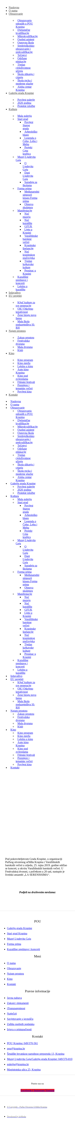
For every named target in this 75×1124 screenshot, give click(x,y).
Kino (11, 353)
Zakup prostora (25, 337)
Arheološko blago (30, 133)
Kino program (25, 359)
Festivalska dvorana (23, 342)
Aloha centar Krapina (24, 88)
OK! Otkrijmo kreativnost (24, 310)
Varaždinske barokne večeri (30, 239)
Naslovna (14, 7)
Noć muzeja (27, 215)
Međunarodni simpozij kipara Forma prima (31, 196)
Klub (20, 350)
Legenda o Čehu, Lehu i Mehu (30, 141)
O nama (13, 10)
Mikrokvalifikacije (27, 36)
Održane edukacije (21, 60)
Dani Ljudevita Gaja (28, 175)
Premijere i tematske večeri (24, 387)
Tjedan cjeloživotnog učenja (23, 67)
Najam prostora (17, 330)
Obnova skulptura (28, 206)
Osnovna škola (25, 42)
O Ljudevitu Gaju (28, 166)
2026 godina (24, 102)
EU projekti (15, 295)
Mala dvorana (25, 346)
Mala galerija (24, 115)
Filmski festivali (26, 382)
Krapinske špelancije (29, 247)
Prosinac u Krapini (29, 272)
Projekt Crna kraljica (27, 150)
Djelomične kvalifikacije (23, 31)
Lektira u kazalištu (21, 288)
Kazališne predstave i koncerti (22, 280)
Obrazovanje (16, 13)
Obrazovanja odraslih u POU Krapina (24, 23)
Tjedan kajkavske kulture (28, 264)
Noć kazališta (27, 222)
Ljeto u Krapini (27, 231)
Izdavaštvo (15, 292)
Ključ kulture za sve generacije (25, 304)
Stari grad (22, 119)
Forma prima (24, 188)
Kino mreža (23, 363)
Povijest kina (24, 391)
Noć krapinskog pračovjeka (29, 254)
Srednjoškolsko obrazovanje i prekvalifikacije (25, 48)
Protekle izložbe (26, 106)
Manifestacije (24, 210)
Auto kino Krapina (22, 371)
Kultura (13, 109)
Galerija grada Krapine (21, 93)
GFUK (28, 226)
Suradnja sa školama (30, 184)
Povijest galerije (26, 99)
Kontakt (13, 394)
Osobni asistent (25, 39)
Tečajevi (22, 55)
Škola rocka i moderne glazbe (24, 82)
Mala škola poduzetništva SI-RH (25, 324)
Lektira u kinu (25, 366)
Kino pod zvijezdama (22, 377)
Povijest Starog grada (28, 125)
